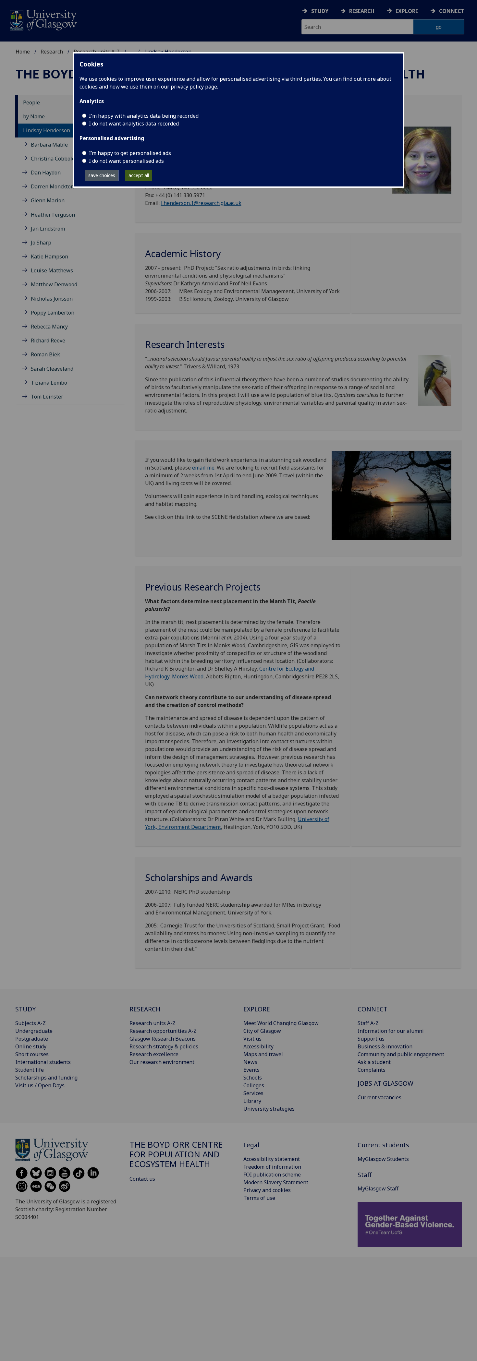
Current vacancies (379, 1097)
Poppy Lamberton (52, 312)
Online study (30, 1046)
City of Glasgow (262, 1030)
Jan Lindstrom (48, 228)
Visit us (252, 1038)
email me (203, 467)
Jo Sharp (41, 242)
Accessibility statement (271, 1159)
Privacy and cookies (267, 1190)
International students (43, 1062)
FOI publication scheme (272, 1174)
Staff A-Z (368, 1023)
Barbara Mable (49, 144)
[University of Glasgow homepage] (42, 19)
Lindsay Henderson (46, 130)
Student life (29, 1069)
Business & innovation (385, 1046)
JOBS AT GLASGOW (385, 1083)
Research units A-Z (152, 1023)
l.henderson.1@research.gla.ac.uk (201, 203)
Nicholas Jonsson (52, 298)
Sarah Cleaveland (52, 368)
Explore (407, 11)
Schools (252, 1077)
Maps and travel (263, 1054)
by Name (34, 116)
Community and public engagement (401, 1054)
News (250, 1062)
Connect (451, 11)
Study (319, 11)
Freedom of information (272, 1166)
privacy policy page (194, 86)
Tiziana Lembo (49, 382)
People (31, 102)
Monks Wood (187, 676)
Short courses (32, 1054)
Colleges (253, 1085)
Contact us (142, 1178)
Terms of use (259, 1197)
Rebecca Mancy (49, 326)
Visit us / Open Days (40, 1085)
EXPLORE (256, 1009)
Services (253, 1093)
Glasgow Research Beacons (162, 1038)
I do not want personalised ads (126, 160)
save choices (101, 175)
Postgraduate (31, 1038)
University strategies (269, 1108)
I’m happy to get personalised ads (130, 153)
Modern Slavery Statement (275, 1182)
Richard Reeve (48, 340)
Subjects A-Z (30, 1023)
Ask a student (374, 1062)
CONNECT (372, 1009)
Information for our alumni (391, 1030)
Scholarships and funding (46, 1077)
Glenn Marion (48, 200)
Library (252, 1100)
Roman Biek (45, 354)
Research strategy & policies (163, 1046)
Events (251, 1069)
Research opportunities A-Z (163, 1030)
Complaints (371, 1069)
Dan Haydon (46, 172)
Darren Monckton (52, 186)
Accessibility (258, 1046)
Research (361, 11)
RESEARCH (145, 1009)
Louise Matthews (52, 270)
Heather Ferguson (53, 214)
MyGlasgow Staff (378, 1188)
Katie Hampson (49, 256)
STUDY (25, 1009)
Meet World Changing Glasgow (281, 1023)
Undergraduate (34, 1030)
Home (23, 51)
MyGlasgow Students (383, 1159)
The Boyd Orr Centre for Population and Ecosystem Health (176, 1154)
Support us (371, 1038)
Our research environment (161, 1062)
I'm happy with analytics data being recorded (144, 115)
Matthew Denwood (54, 284)
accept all (138, 175)
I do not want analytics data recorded (134, 123)
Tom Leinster (47, 396)
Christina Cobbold (53, 158)
